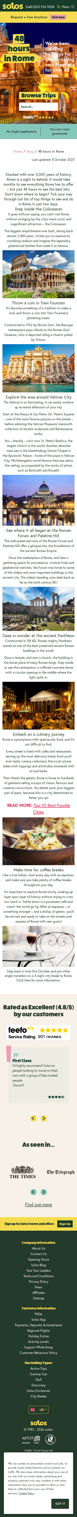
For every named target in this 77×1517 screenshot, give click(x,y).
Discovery (39, 1385)
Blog (30, 151)
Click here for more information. (38, 980)
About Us (38, 1248)
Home (17, 151)
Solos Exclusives (38, 1390)
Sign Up (65, 1224)
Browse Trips (38, 95)
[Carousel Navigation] (38, 1192)
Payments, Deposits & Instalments (38, 1325)
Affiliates (38, 1292)
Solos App (38, 1319)
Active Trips (38, 1368)
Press (38, 1287)
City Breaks (39, 1396)
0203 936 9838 (40, 7)
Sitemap (38, 1298)
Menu (65, 7)
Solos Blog (38, 1265)
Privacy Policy (38, 1281)
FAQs (38, 1314)
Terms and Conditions (38, 1276)
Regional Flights (38, 1330)
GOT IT (60, 1504)
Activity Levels (38, 1341)
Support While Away (38, 1347)
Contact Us (39, 1254)
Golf (38, 1379)
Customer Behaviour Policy (38, 1352)
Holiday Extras (38, 1336)
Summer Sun (38, 1374)
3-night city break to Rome (53, 975)
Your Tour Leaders (38, 1270)
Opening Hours (38, 1259)
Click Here (58, 17)
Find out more (38, 1204)
